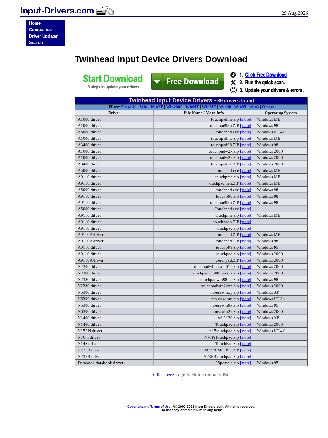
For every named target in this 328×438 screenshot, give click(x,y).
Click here (163, 374)
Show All (129, 107)
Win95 (240, 107)
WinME (209, 107)
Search (36, 42)
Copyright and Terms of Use (149, 406)
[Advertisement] (45, 148)
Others (268, 107)
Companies (40, 29)
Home (35, 23)
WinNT (192, 107)
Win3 (254, 107)
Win (143, 107)
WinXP (156, 107)
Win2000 (174, 107)
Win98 (225, 107)
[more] (245, 119)
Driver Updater (43, 36)
